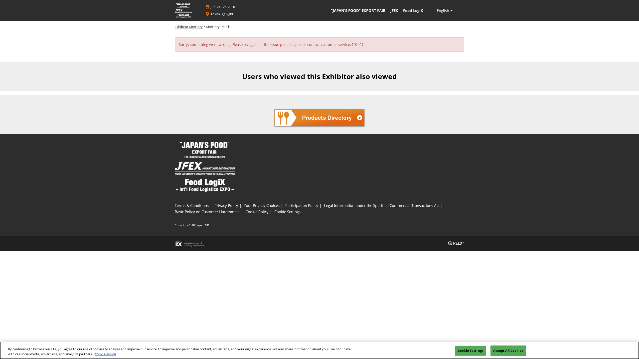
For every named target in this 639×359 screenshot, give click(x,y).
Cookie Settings (470, 350)
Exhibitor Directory (189, 26)
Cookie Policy (105, 354)
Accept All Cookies (508, 350)
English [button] (443, 10)
